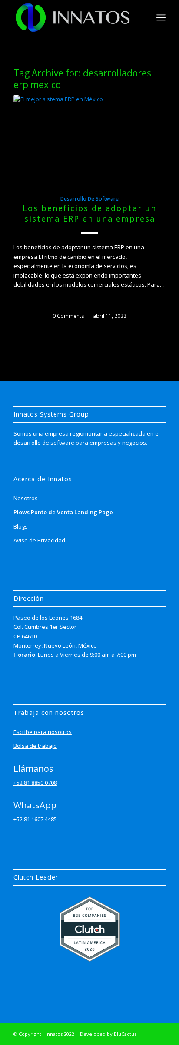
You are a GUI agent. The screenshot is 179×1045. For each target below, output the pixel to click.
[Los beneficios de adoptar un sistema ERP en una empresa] (89, 140)
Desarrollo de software (89, 198)
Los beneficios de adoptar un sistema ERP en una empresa (89, 213)
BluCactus (125, 1034)
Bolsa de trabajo (35, 746)
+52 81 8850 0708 (35, 783)
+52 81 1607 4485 (35, 819)
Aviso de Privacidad (39, 540)
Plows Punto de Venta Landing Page (63, 512)
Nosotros (25, 498)
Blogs (20, 526)
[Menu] (161, 17)
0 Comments (68, 315)
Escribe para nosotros (42, 732)
